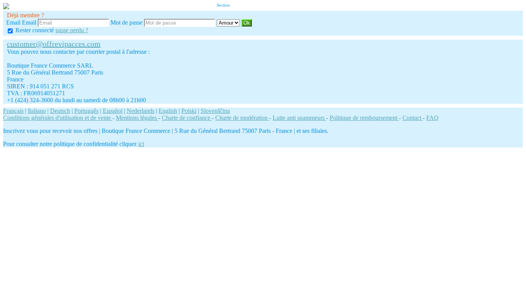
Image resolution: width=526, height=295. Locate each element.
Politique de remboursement (364, 117)
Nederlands (140, 111)
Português (86, 111)
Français (13, 111)
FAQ (432, 117)
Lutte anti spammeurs (299, 117)
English (168, 111)
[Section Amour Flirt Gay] (229, 22)
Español (112, 111)
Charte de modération (242, 117)
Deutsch (60, 111)
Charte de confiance (187, 117)
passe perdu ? (71, 30)
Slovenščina (215, 111)
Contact (412, 117)
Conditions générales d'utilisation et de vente (57, 117)
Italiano (37, 111)
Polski (188, 111)
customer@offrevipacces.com (54, 44)
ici (141, 144)
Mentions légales (137, 117)
